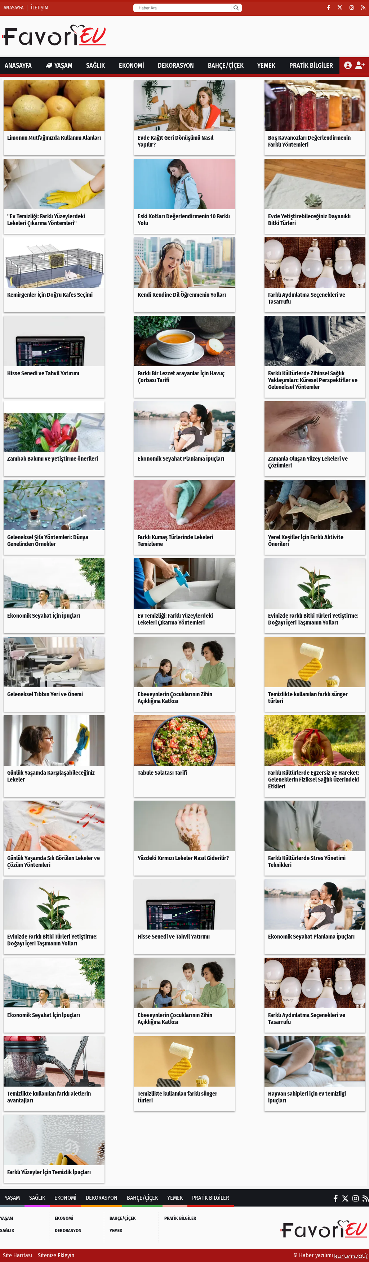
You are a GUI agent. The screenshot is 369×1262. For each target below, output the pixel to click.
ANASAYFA (18, 66)
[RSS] (363, 8)
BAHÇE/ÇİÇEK (226, 66)
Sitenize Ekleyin (56, 1255)
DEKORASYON (176, 66)
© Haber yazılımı (313, 1255)
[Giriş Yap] (348, 65)
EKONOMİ (131, 66)
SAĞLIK (95, 66)
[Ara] (236, 8)
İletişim (39, 8)
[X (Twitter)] (340, 8)
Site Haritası (17, 1255)
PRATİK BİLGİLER (311, 66)
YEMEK (266, 66)
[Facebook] (328, 8)
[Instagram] (351, 8)
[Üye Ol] (359, 65)
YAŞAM (63, 66)
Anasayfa (13, 8)
